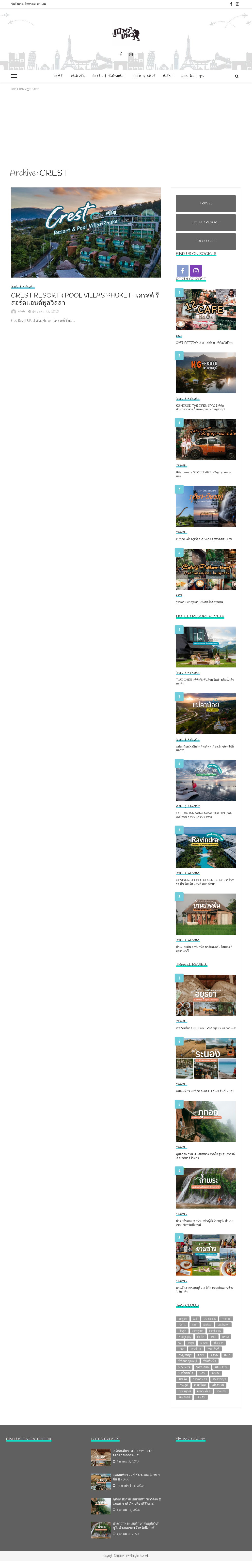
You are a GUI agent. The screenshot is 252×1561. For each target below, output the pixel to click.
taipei (191, 1343)
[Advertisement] (126, 129)
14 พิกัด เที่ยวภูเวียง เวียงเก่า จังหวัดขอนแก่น (204, 539)
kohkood (207, 1325)
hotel (194, 1325)
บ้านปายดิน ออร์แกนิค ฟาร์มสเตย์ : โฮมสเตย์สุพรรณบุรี (204, 949)
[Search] (237, 76)
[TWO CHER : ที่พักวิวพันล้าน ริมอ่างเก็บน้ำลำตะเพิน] (206, 647)
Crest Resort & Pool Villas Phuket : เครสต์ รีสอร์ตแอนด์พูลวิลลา (85, 299)
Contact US (192, 76)
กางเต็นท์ (213, 1349)
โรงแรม (221, 1391)
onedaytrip (197, 1331)
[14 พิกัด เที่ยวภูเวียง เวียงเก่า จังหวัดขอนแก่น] (206, 506)
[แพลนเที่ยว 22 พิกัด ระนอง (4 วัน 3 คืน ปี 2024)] (206, 1058)
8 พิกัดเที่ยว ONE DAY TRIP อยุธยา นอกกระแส (206, 1028)
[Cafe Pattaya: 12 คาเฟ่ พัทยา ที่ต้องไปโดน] (206, 309)
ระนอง (215, 1373)
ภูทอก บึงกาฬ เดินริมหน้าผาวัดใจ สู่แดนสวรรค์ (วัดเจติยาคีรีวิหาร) (205, 1156)
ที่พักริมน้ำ (209, 1361)
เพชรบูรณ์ (184, 1391)
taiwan (204, 1343)
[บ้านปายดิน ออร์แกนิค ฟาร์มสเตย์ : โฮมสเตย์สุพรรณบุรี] (206, 914)
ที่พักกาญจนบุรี (187, 1361)
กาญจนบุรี (184, 1355)
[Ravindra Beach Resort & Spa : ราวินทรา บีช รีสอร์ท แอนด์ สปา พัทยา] (206, 847)
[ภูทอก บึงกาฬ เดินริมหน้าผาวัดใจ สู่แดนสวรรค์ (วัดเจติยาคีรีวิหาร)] (206, 1121)
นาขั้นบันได (185, 1373)
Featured (226, 1319)
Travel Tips (196, 1349)
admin (22, 312)
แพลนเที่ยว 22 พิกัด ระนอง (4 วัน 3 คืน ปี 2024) (205, 1091)
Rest (168, 76)
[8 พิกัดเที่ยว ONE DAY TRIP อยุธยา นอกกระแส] (206, 995)
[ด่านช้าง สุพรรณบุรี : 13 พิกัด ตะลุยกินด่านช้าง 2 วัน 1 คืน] (206, 1254)
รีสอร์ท (182, 1379)
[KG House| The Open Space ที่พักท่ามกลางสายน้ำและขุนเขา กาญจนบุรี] (206, 372)
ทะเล (227, 1355)
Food (179, 336)
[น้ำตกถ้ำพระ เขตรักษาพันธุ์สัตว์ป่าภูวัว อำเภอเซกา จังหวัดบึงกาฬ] (206, 1188)
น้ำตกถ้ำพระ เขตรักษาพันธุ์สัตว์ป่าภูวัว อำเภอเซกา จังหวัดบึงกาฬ (204, 1223)
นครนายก (202, 1367)
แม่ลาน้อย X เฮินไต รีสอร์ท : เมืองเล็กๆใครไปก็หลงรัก (205, 748)
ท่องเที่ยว (184, 1367)
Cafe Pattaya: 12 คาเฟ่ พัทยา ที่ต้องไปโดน (204, 343)
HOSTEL (182, 1325)
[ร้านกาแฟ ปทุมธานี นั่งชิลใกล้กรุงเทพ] (206, 569)
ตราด (214, 1355)
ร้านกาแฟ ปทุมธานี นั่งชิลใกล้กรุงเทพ (199, 602)
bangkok (182, 1319)
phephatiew (215, 1331)
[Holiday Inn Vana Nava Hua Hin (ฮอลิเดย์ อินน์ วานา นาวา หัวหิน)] (206, 780)
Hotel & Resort (109, 76)
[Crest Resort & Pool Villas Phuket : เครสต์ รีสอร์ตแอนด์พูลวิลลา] (86, 232)
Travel (77, 76)
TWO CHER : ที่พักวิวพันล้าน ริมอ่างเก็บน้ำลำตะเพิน (205, 682)
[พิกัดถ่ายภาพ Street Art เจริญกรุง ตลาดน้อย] (206, 439)
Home (58, 76)
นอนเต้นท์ (221, 1367)
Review (225, 1337)
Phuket (200, 1337)
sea (180, 1343)
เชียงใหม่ (200, 1385)
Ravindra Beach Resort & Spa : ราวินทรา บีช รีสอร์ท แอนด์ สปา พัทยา (205, 882)
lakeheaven (223, 1325)
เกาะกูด (183, 1385)
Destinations (210, 1319)
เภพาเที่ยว (203, 1391)
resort (213, 1337)
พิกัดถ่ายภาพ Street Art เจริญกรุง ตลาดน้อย (203, 474)
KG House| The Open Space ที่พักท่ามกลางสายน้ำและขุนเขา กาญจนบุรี (200, 408)
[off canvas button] (14, 76)
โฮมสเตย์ (184, 1397)
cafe (195, 1319)
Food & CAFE (144, 76)
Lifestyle (182, 1331)
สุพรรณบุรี (219, 1379)
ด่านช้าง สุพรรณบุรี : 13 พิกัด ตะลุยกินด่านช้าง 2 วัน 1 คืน (205, 1290)
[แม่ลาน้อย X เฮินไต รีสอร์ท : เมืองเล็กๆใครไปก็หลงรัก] (206, 713)
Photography (184, 1337)
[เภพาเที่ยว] (126, 33)
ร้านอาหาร (200, 1379)
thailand (218, 1343)
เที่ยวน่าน (218, 1385)
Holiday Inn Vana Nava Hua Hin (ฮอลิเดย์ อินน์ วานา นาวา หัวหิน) (204, 815)
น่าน (202, 1373)
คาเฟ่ (201, 1355)
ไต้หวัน (200, 1397)
